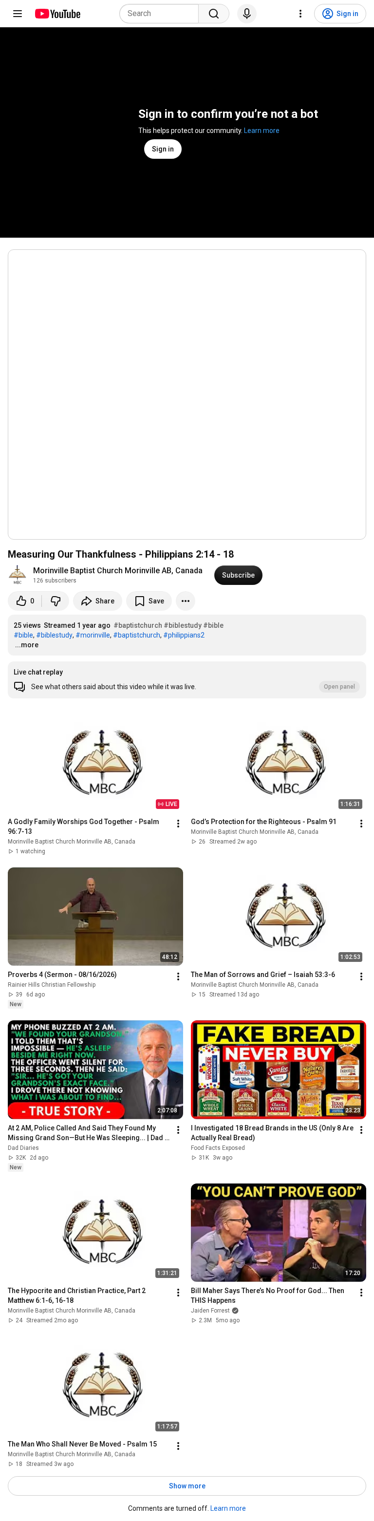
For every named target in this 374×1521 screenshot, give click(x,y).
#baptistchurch (137, 625)
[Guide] (17, 13)
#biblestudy (183, 625)
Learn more (262, 130)
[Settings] (300, 13)
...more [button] (26, 645)
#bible (213, 625)
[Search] (213, 13)
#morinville (92, 635)
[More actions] (185, 601)
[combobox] (162, 13)
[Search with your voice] (247, 13)
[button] (187, 679)
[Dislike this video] (55, 601)
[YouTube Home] (57, 13)
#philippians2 (184, 635)
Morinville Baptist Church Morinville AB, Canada (118, 570)
